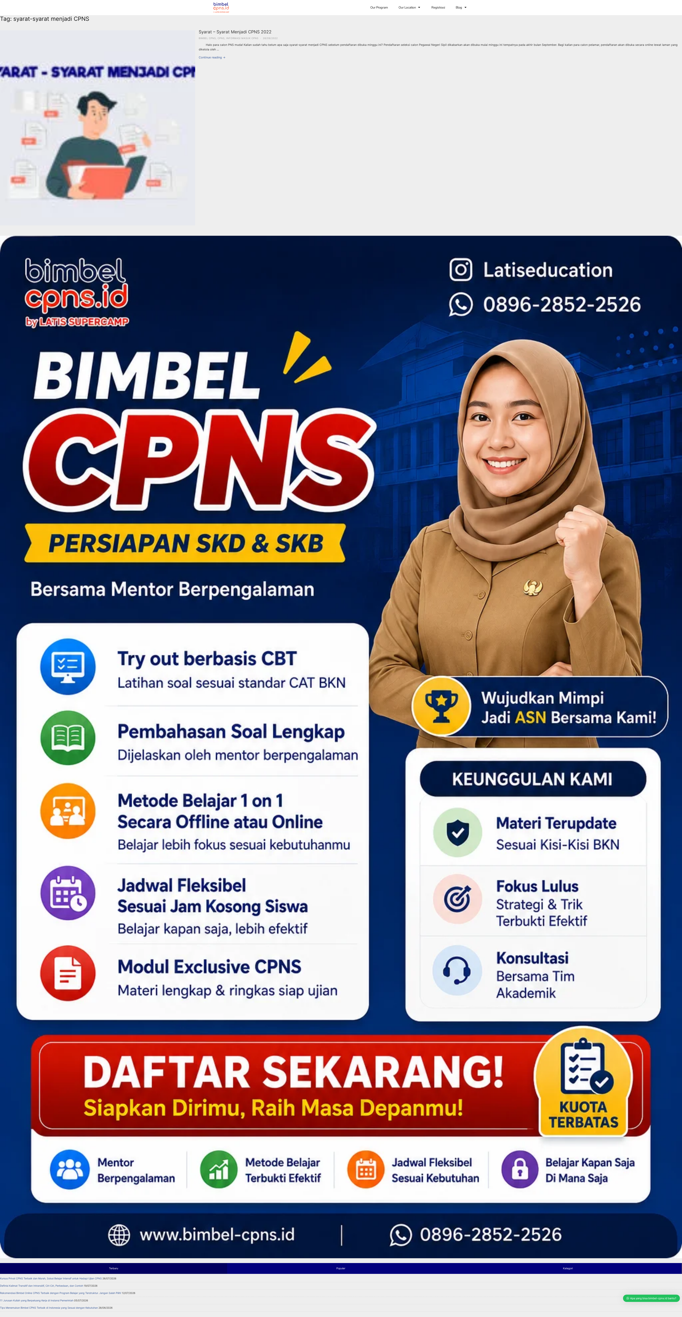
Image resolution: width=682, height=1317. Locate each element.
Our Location (407, 7)
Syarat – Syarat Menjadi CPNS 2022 (235, 31)
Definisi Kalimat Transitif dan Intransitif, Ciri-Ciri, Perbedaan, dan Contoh (41, 1285)
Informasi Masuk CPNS (242, 38)
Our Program (379, 7)
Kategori (568, 1268)
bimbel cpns (207, 38)
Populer (340, 1268)
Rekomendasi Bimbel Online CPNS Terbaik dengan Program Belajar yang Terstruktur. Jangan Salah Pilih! (60, 1292)
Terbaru (113, 1268)
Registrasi (438, 7)
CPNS (221, 38)
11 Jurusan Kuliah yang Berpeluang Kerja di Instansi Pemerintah (36, 1300)
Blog (459, 7)
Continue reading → (212, 57)
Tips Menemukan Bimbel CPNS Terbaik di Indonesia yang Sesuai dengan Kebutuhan (49, 1307)
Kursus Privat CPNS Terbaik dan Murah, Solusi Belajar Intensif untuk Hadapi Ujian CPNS (51, 1278)
